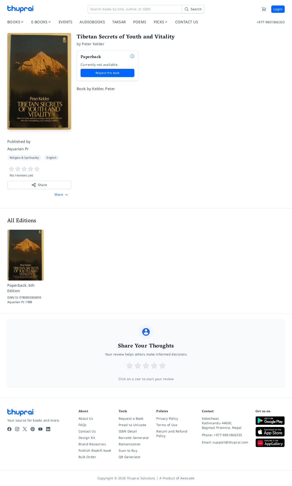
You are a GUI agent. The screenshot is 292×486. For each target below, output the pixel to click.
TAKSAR (119, 21)
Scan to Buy (128, 450)
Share (42, 185)
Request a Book (131, 418)
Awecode (187, 478)
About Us (85, 418)
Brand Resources (92, 444)
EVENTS (65, 21)
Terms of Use (166, 425)
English (51, 158)
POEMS (139, 21)
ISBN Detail (128, 431)
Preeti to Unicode (132, 425)
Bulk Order (87, 457)
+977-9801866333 (271, 22)
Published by (19, 141)
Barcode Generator (134, 437)
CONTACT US (186, 21)
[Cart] (264, 9)
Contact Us (87, 431)
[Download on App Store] (270, 432)
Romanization (130, 444)
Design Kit (86, 437)
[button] (61, 194)
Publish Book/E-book (94, 450)
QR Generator (130, 457)
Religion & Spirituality (24, 158)
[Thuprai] (20, 9)
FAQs (82, 425)
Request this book (108, 73)
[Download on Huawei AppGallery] (270, 442)
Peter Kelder (93, 43)
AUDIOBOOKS (92, 21)
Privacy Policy (167, 418)
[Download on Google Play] (270, 420)
